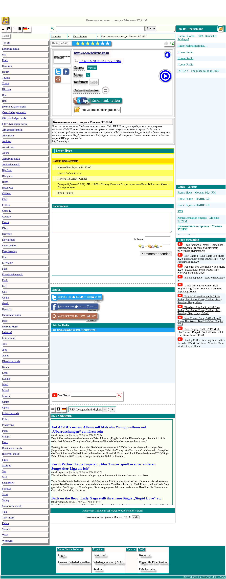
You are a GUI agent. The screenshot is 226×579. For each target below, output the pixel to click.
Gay (4, 286)
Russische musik (11, 453)
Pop (4, 54)
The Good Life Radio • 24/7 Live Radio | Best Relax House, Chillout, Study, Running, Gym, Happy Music (200, 310)
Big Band (7, 170)
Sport (5, 494)
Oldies (5, 401)
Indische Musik (10, 326)
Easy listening (9, 251)
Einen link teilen (105, 100)
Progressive (8, 425)
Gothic (5, 297)
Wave (5, 535)
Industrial (7, 332)
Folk (4, 268)
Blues (5, 181)
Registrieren (88, 329)
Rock (5, 60)
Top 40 (6, 43)
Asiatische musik (11, 158)
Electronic (7, 262)
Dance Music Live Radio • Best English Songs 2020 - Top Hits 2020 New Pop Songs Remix (200, 288)
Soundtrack (8, 482)
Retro (5, 442)
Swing (5, 500)
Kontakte (144, 555)
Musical (6, 396)
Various (6, 529)
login (61, 555)
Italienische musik (11, 315)
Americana (8, 147)
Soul (4, 477)
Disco (5, 228)
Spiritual (6, 488)
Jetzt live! (99, 555)
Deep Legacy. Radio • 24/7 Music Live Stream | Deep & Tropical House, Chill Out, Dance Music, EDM (201, 332)
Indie (4, 320)
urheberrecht (147, 569)
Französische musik (12, 274)
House (5, 71)
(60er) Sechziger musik (14, 106)
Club (4, 199)
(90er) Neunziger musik (14, 124)
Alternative (8, 135)
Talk (4, 511)
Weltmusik (7, 540)
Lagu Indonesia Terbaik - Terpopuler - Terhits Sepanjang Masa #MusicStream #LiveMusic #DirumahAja (201, 247)
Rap (4, 95)
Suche (151, 28)
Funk (5, 280)
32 (88, 74)
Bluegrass (7, 176)
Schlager (6, 465)
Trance (5, 83)
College (6, 205)
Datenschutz (189, 577)
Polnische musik (10, 413)
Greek (5, 303)
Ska (4, 471)
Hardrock (7, 66)
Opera (5, 407)
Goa (4, 291)
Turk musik (8, 517)
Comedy (6, 210)
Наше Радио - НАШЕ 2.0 (193, 198)
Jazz (4, 344)
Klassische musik (11, 361)
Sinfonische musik (11, 506)
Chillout (6, 193)
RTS (180, 211)
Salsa (5, 459)
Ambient (6, 141)
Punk (5, 430)
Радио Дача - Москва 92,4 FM (197, 192)
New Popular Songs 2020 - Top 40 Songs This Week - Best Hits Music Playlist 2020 (200, 321)
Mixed (5, 390)
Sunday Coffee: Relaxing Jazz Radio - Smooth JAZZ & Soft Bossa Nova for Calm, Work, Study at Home (201, 343)
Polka (5, 419)
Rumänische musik (12, 448)
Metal (5, 384)
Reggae (6, 436)
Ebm (4, 257)
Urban (5, 523)
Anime (5, 152)
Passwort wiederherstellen (74, 562)
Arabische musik (11, 164)
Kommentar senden (155, 254)
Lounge (6, 378)
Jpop (4, 349)
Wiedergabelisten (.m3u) (108, 562)
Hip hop (6, 89)
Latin (5, 372)
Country (6, 216)
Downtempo (8, 239)
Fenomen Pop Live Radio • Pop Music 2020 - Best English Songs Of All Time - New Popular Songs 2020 (201, 269)
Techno (6, 77)
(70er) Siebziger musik (14, 112)
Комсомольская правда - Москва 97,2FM (198, 219)
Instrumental (8, 338)
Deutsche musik (10, 48)
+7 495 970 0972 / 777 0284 (100, 61)
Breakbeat (7, 187)
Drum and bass (10, 245)
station (97, 569)
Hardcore (7, 309)
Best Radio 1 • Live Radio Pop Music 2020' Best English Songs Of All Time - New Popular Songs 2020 (201, 258)
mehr (135, 517)
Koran (5, 367)
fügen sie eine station (153, 562)
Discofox (7, 234)
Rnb (4, 100)
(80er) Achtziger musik (14, 118)
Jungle (5, 355)
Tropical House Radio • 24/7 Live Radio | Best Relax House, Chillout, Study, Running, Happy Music (200, 299)
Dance (5, 222)
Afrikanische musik (12, 129)
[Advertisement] (113, 7)
